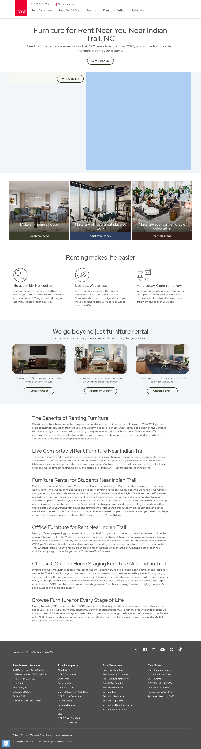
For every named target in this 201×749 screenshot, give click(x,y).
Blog (60, 714)
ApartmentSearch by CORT (161, 696)
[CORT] (21, 8)
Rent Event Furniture (113, 687)
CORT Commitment (67, 674)
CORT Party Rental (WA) (160, 683)
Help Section (19, 683)
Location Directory (67, 705)
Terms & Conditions (40, 735)
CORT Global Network (158, 687)
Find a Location (66, 4)
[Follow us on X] (180, 652)
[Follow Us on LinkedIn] (153, 652)
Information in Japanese (115, 709)
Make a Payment (21, 687)
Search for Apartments (114, 700)
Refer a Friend (65, 700)
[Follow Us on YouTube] (162, 652)
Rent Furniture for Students (116, 674)
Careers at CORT (66, 687)
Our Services (64, 678)
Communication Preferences (27, 700)
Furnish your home (39, 236)
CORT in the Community (70, 696)
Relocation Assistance (113, 696)
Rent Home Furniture (113, 670)
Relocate (138, 10)
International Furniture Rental (117, 705)
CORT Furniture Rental (159, 670)
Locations (18, 652)
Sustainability (64, 683)
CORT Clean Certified (69, 718)
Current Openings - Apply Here (73, 692)
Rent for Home (41, 10)
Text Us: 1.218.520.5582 (24, 678)
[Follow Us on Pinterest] (171, 652)
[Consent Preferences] (6, 743)
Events (91, 10)
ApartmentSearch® (101, 390)
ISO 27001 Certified (67, 722)
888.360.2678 (41, 4)
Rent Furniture (100, 61)
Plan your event (162, 236)
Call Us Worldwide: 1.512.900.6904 (29, 674)
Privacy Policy (20, 735)
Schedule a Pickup (22, 692)
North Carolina (33, 652)
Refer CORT (19, 696)
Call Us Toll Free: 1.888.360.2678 (28, 670)
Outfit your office (100, 236)
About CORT (64, 670)
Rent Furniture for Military (115, 678)
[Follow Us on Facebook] (145, 652)
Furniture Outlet (114, 10)
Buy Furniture (109, 692)
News (60, 709)
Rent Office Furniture (113, 683)
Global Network (162, 390)
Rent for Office (69, 10)
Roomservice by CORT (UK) (161, 692)
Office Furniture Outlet (159, 674)
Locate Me (72, 79)
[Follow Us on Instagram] (136, 652)
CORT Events (154, 678)
